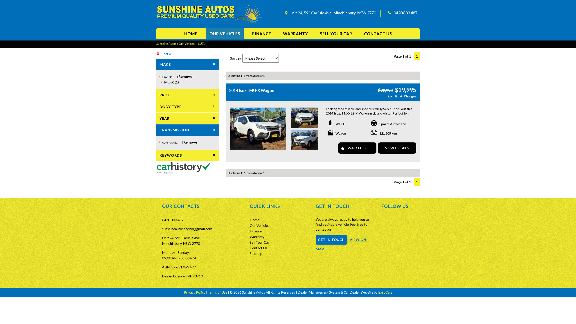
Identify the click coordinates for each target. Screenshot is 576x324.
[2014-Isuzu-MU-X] (258, 129)
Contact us (378, 33)
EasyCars (385, 292)
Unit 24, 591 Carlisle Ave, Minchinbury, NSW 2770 (333, 12)
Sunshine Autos (166, 43)
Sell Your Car (336, 33)
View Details (397, 148)
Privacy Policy (195, 292)
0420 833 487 (405, 12)
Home (191, 33)
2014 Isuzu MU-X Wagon (251, 90)
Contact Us (258, 248)
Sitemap (256, 253)
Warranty (295, 33)
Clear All (166, 54)
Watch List (358, 148)
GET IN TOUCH (331, 240)
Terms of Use (218, 292)
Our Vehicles (224, 33)
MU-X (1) (171, 82)
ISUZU (201, 43)
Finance (261, 33)
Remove (185, 76)
